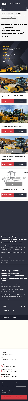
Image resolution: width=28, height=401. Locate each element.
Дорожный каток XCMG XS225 (12, 96)
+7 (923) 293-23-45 (10, 376)
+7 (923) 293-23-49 (10, 371)
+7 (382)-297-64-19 (15, 3)
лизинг (20, 101)
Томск (22, 3)
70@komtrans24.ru (7, 357)
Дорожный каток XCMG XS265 (12, 126)
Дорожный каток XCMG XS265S (12, 189)
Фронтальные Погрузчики (8, 317)
